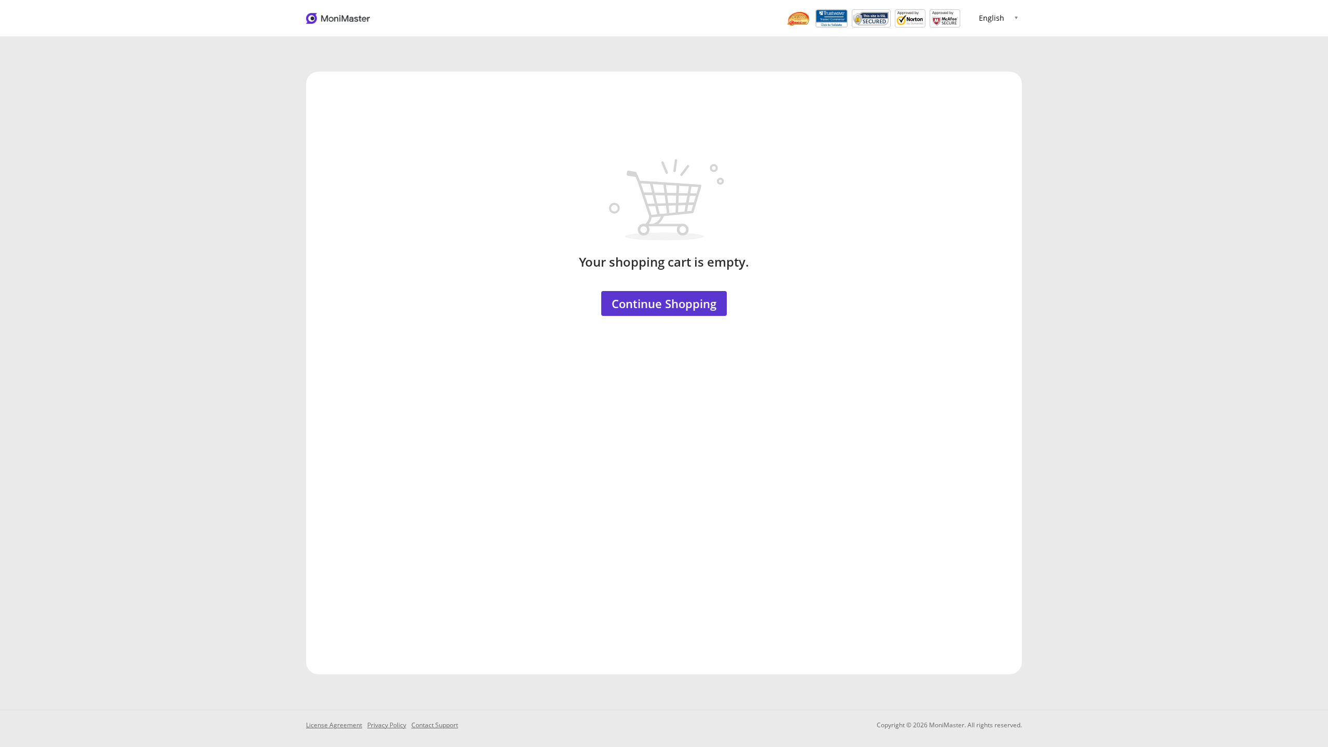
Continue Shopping (664, 303)
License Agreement (334, 725)
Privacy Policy (386, 725)
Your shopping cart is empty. (664, 261)
